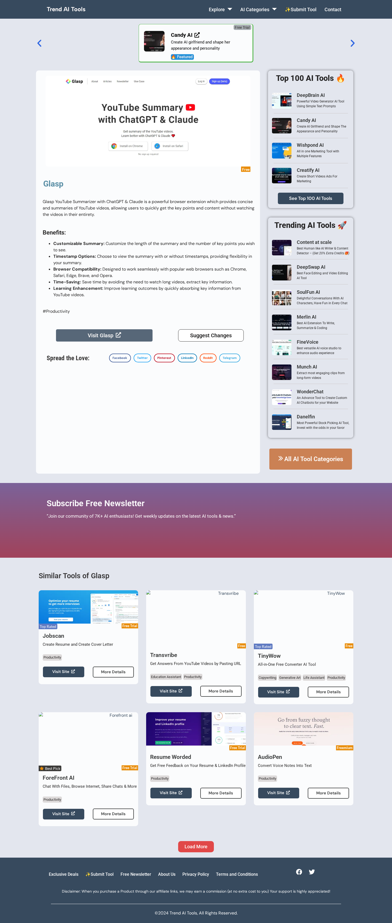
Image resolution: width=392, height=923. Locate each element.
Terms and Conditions (237, 874)
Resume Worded (170, 757)
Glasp (53, 183)
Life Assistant (314, 678)
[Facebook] (298, 871)
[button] (242, 27)
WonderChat (310, 391)
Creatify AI (308, 170)
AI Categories (254, 9)
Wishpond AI (310, 145)
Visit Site (60, 671)
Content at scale (314, 242)
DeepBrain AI (311, 95)
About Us (166, 874)
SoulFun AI (308, 292)
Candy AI (306, 120)
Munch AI (307, 367)
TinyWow (269, 656)
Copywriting (267, 678)
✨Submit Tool (301, 9)
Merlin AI (306, 317)
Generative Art (290, 678)
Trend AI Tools (66, 9)
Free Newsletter (136, 874)
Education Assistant (166, 677)
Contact (333, 9)
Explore (217, 9)
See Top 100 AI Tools (310, 198)
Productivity (52, 657)
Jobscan (53, 636)
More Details (113, 672)
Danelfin (306, 416)
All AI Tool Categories (313, 459)
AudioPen (270, 757)
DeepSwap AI (311, 267)
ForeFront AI (58, 778)
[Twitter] (311, 871)
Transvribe (163, 655)
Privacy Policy (195, 874)
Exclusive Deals (63, 874)
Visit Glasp (100, 335)
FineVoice (307, 342)
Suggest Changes (211, 335)
